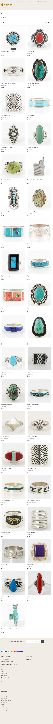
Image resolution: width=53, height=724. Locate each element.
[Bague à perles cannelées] (39, 423)
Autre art (3, 712)
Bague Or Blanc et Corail (32, 596)
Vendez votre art (4, 684)
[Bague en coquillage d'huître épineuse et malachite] (13, 294)
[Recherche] (50, 7)
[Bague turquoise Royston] (39, 134)
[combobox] (26, 7)
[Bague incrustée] (39, 102)
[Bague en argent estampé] (13, 102)
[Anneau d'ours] (39, 230)
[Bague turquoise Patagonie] (39, 198)
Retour (2, 681)
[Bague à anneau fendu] (39, 519)
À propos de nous (4, 667)
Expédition (3, 686)
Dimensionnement (5, 688)
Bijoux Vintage (4, 696)
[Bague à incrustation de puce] (39, 391)
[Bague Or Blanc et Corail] (39, 583)
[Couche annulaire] (13, 326)
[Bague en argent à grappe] (13, 134)
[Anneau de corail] (39, 38)
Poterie (2, 706)
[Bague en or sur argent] (13, 519)
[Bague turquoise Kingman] (13, 391)
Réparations (3, 679)
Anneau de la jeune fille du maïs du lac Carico (11, 628)
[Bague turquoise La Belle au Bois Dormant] (13, 198)
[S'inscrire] (42, 641)
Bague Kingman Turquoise (7, 596)
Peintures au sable (5, 708)
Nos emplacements (5, 677)
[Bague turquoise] (39, 294)
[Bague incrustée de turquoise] (39, 358)
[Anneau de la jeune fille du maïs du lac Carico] (13, 615)
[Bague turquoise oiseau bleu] (13, 358)
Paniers (2, 704)
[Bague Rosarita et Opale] (13, 455)
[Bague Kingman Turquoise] (13, 583)
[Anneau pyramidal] (13, 423)
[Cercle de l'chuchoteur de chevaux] (13, 70)
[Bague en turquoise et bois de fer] (39, 326)
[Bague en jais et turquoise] (13, 262)
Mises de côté (4, 675)
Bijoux (2, 694)
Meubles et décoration (5, 710)
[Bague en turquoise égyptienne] (13, 38)
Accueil (2, 12)
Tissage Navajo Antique (6, 700)
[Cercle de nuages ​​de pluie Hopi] (39, 487)
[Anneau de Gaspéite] (13, 166)
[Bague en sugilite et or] (39, 551)
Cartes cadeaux (4, 673)
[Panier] (47, 4)
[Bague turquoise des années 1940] (39, 70)
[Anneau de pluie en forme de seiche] (39, 166)
